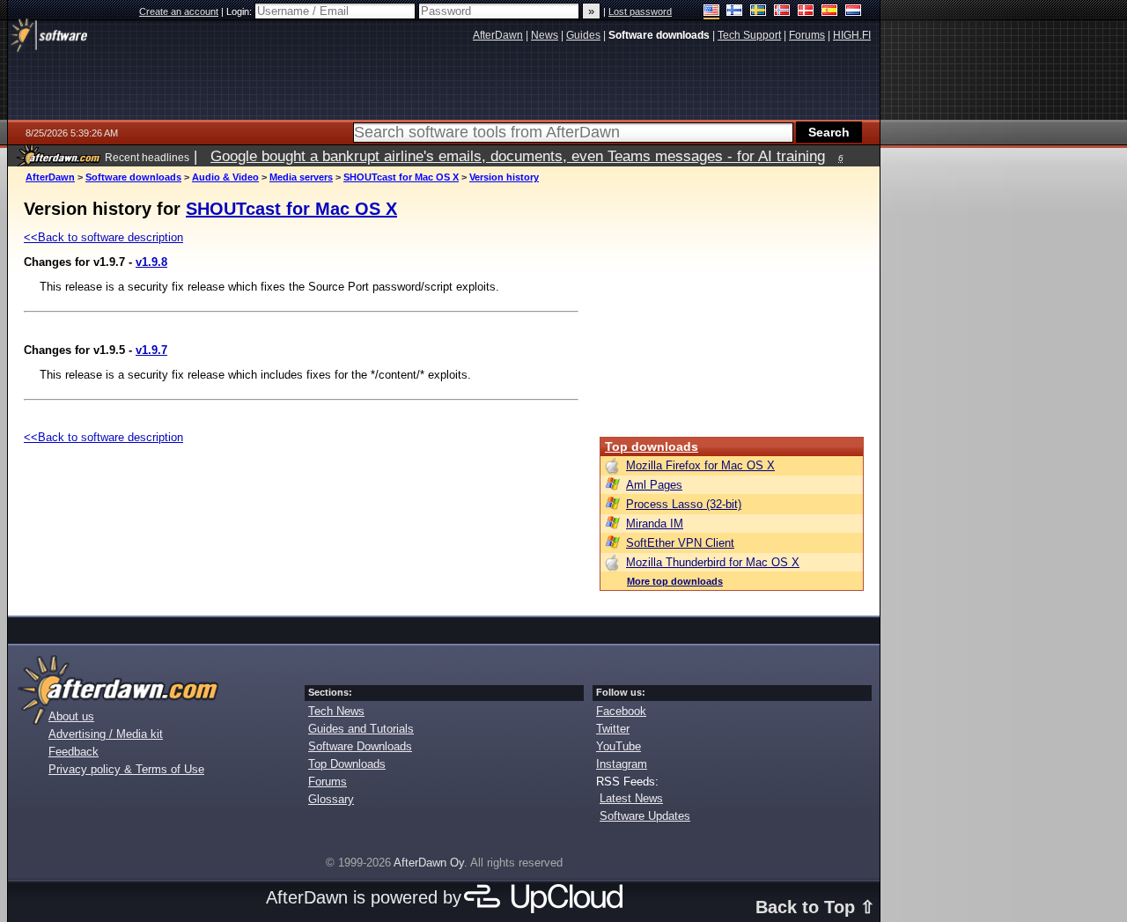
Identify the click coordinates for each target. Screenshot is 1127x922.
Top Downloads (347, 764)
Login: (240, 11)
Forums (327, 781)
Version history (504, 177)
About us (71, 716)
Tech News (336, 711)
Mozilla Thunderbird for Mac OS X (712, 562)
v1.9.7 (151, 350)
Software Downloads (360, 746)
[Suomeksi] (734, 11)
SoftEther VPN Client (680, 543)
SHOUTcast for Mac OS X (401, 177)
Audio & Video (225, 177)
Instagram (621, 764)
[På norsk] (782, 11)
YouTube (618, 746)
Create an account (178, 11)
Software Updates (645, 815)
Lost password (640, 11)
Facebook (621, 711)
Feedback (73, 751)
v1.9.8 (151, 262)
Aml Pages (654, 484)
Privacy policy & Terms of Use (126, 769)
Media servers (301, 177)
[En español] (829, 11)
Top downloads (651, 446)
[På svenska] (758, 11)
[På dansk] (806, 11)
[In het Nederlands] (853, 11)
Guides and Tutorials (361, 728)
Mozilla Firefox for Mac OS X (700, 465)
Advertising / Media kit (105, 734)
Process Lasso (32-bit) (683, 504)
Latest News (631, 798)
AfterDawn (50, 177)
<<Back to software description (103, 237)
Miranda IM (654, 523)
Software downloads (133, 177)
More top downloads (675, 581)
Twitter (613, 728)
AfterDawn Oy (429, 862)
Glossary (331, 799)
